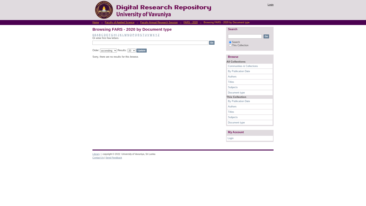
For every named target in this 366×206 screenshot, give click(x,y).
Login (271, 4)
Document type (236, 92)
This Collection (240, 45)
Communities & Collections (243, 66)
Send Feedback (114, 157)
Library (96, 154)
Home (95, 22)
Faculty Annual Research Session (159, 22)
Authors (232, 76)
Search (236, 42)
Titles (231, 81)
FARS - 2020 (191, 22)
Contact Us (98, 157)
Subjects (233, 87)
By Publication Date (239, 71)
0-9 (94, 35)
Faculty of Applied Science (119, 22)
